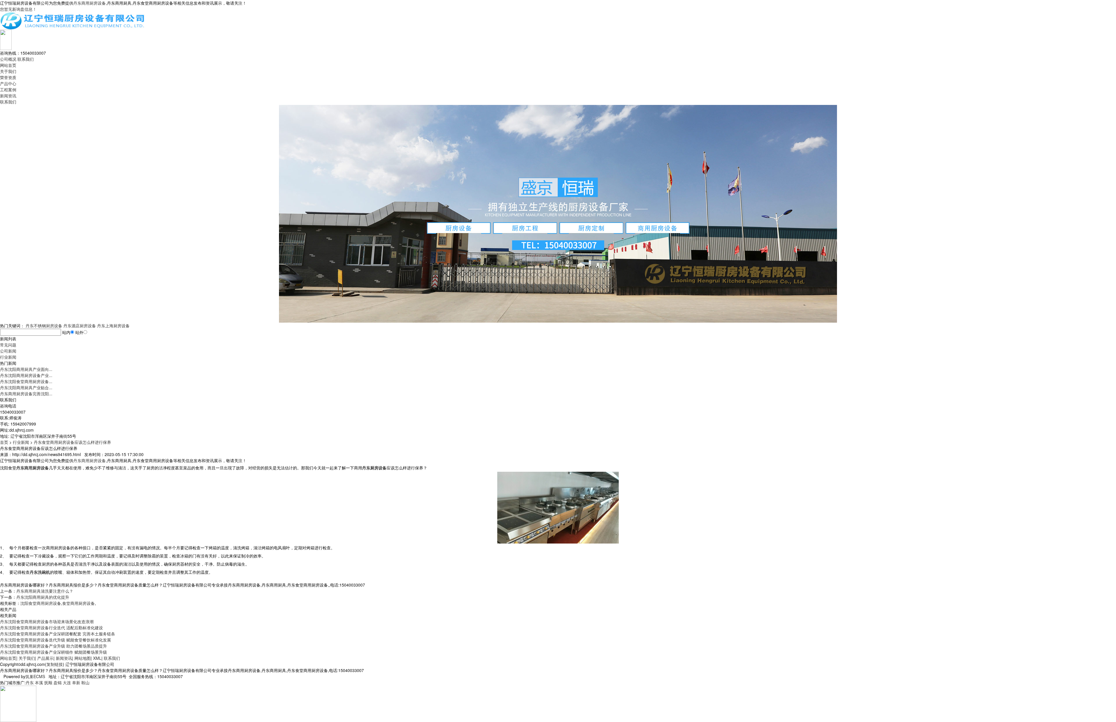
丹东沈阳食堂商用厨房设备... (26, 381)
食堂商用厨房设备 (78, 603)
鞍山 (85, 682)
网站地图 (82, 658)
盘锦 (57, 682)
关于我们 (8, 71)
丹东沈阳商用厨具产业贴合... (26, 387)
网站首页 (8, 65)
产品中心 (8, 83)
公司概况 (8, 59)
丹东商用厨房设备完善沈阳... (26, 393)
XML (97, 658)
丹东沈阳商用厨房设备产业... (26, 375)
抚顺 (48, 682)
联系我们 (25, 59)
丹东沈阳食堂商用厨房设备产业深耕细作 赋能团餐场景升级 (53, 652)
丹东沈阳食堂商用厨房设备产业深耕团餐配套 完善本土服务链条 (57, 634)
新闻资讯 (8, 96)
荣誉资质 (8, 77)
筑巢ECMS (35, 676)
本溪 (39, 682)
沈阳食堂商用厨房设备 (40, 603)
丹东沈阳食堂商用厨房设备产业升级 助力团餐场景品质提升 (53, 646)
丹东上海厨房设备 (113, 325)
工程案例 (8, 89)
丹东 (30, 682)
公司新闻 (8, 351)
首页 (4, 442)
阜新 (76, 682)
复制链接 (54, 664)
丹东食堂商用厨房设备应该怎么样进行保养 (72, 442)
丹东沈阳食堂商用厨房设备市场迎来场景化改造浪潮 (47, 621)
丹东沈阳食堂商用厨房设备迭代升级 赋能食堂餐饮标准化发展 (55, 640)
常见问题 (8, 345)
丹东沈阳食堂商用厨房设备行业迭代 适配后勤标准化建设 (51, 627)
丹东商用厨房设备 (89, 3)
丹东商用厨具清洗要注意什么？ (44, 591)
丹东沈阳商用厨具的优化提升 (42, 597)
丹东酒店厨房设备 (79, 325)
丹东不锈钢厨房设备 (44, 325)
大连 (67, 682)
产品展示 (45, 658)
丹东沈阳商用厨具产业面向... (26, 369)
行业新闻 (8, 357)
